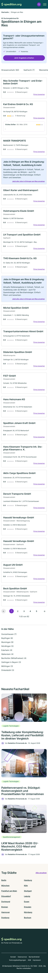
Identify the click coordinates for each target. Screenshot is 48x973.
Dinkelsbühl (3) (7, 670)
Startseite (5, 12)
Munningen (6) (7, 642)
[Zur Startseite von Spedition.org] (11, 4)
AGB (29, 960)
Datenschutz (22, 957)
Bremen (4, 907)
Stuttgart (28, 891)
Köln (26, 885)
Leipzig (27, 896)
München (5, 885)
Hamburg (28, 880)
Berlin (3, 880)
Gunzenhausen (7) (9, 634)
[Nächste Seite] (44, 611)
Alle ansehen (41, 873)
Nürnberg (28, 912)
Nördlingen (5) (7, 646)
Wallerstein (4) (7, 654)
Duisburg (5, 917)
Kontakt (13, 957)
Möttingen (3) (7, 666)
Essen (26, 901)
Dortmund (5, 901)
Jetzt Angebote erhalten (24, 58)
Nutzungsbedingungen (17, 960)
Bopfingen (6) (7, 638)
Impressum (37, 960)
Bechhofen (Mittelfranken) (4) (13, 658)
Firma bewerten (39, 94)
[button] (39, 4)
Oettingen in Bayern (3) (11, 662)
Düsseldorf (6, 896)
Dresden (27, 907)
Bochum (27, 917)
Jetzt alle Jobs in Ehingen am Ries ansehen (28, 181)
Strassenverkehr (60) (10, 70)
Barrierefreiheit (34, 957)
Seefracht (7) (29, 70)
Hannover (5, 912)
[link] (24, 88)
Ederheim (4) (6, 650)
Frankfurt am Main (9, 891)
